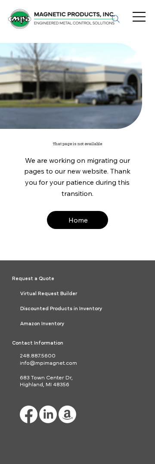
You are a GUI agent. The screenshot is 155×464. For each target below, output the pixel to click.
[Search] (116, 19)
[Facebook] (28, 414)
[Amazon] (67, 414)
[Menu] (139, 16)
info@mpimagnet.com (48, 363)
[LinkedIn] (48, 414)
